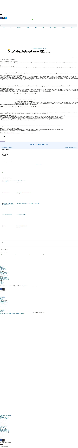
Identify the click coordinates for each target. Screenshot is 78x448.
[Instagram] (3, 18)
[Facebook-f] (1, 18)
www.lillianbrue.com (8, 133)
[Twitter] (6, 18)
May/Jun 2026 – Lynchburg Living (20, 264)
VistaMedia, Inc (25, 285)
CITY (11, 27)
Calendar (63, 27)
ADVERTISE (7, 417)
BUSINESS (19, 27)
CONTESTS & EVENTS (53, 27)
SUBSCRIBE (2, 417)
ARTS (36, 27)
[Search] (77, 25)
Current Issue (73, 27)
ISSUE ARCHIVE (2, 416)
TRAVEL (27, 27)
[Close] (76, 0)
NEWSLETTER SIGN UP (4, 418)
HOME (43, 27)
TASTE (4, 27)
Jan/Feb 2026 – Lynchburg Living (48, 264)
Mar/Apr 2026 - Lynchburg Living (34, 264)
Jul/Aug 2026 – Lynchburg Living (6, 264)
